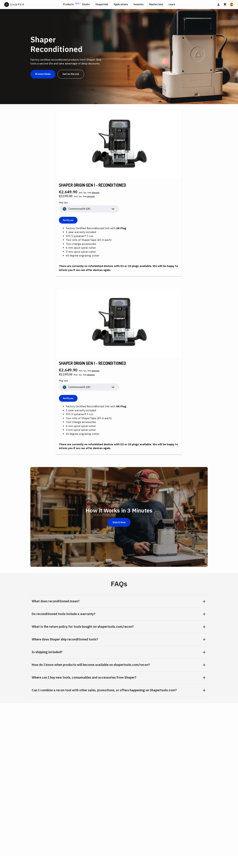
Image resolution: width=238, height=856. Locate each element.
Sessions (138, 4)
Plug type (63, 202)
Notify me (68, 220)
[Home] (33, 4)
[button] (119, 601)
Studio (86, 4)
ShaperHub (101, 4)
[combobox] (89, 209)
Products (68, 4)
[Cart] (225, 4)
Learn (172, 4)
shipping (95, 192)
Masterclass (156, 4)
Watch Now (119, 522)
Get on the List (71, 74)
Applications (121, 4)
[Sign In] (218, 4)
